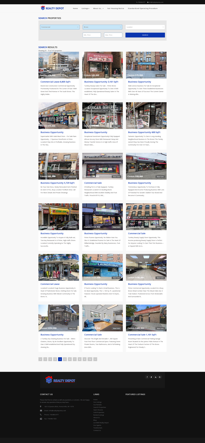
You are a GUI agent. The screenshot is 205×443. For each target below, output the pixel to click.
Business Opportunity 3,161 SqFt (101, 81)
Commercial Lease (50, 284)
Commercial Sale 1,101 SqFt (142, 334)
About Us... (97, 8)
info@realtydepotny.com (156, 2)
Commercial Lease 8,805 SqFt (55, 81)
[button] (60, 27)
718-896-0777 (141, 2)
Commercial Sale (93, 182)
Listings (85, 8)
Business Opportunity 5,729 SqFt (58, 182)
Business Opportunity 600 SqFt (144, 132)
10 (90, 359)
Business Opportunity (139, 81)
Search (145, 35)
